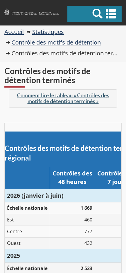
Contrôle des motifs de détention (56, 42)
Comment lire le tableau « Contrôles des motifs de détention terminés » (63, 98)
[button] (95, 14)
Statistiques (48, 32)
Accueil (14, 32)
